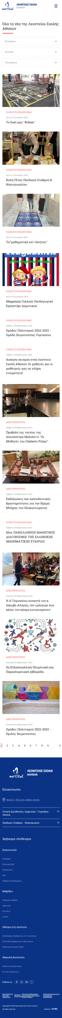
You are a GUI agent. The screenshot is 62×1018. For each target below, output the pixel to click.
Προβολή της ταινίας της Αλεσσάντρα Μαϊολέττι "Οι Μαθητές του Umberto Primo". (27, 436)
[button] (56, 6)
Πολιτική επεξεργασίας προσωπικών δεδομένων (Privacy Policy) (30, 995)
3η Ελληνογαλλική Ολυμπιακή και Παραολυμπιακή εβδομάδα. (30, 669)
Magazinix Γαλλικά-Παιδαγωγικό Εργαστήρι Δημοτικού (29, 303)
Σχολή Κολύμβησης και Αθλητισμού (17, 941)
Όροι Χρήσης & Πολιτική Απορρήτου (7, 995)
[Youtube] (31, 981)
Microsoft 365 (8, 864)
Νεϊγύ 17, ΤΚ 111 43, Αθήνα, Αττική (23, 800)
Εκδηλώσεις (7, 870)
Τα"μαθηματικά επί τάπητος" (26, 242)
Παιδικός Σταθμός (10, 900)
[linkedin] (26, 981)
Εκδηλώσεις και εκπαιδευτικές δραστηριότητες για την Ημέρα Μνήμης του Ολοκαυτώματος (28, 503)
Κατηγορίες (10, 41)
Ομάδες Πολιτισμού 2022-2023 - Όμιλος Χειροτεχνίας (28, 731)
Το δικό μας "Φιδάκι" (20, 122)
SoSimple (6, 859)
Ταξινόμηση (11, 62)
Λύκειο (5, 917)
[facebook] (17, 981)
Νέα (4, 875)
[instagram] (21, 981)
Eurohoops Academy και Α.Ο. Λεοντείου (19, 936)
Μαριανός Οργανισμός (12, 966)
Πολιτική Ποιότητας (18, 995)
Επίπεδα (9, 51)
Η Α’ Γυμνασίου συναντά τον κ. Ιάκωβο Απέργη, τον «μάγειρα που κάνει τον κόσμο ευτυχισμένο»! (30, 605)
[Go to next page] (60, 745)
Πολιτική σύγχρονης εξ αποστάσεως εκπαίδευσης (51, 995)
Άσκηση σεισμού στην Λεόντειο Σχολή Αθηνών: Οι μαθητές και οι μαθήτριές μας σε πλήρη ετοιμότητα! (29, 366)
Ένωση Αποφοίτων (10, 972)
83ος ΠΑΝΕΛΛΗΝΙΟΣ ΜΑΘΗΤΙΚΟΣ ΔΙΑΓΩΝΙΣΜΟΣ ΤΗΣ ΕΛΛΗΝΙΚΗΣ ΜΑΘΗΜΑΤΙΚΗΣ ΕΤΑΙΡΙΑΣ (30, 536)
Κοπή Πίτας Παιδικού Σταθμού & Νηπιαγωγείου (29, 182)
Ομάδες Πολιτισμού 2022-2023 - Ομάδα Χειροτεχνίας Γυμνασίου (28, 332)
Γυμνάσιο (6, 911)
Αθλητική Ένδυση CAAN (12, 947)
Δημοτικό (6, 905)
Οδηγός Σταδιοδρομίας (12, 881)
